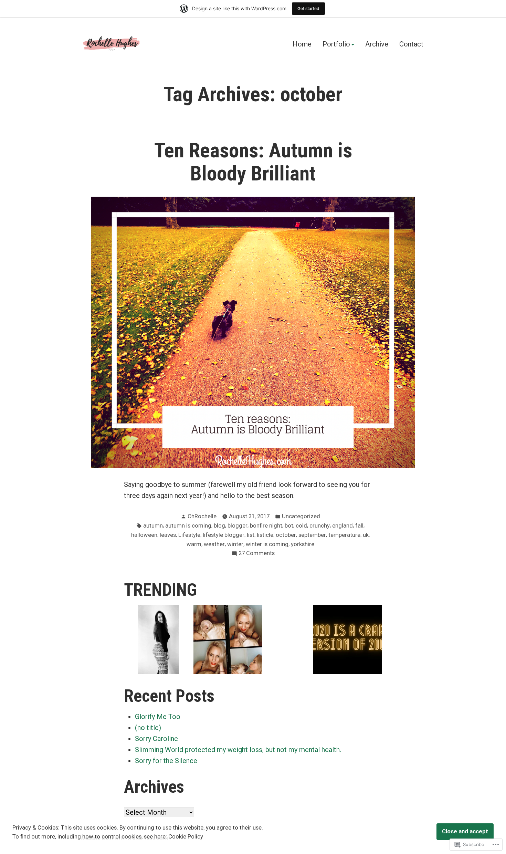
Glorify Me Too (157, 716)
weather (214, 544)
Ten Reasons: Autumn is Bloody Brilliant (253, 162)
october (286, 535)
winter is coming (267, 544)
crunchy (319, 525)
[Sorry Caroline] (227, 639)
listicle (265, 535)
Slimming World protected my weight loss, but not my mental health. (238, 750)
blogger (237, 525)
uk (366, 535)
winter (235, 544)
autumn (153, 525)
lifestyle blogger (223, 535)
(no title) (148, 727)
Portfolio (336, 44)
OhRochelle (202, 516)
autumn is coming (188, 525)
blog (219, 525)
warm (194, 544)
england (342, 525)
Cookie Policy (185, 836)
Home (302, 44)
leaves (168, 535)
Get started (308, 8)
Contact (411, 44)
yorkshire (302, 544)
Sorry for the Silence (166, 761)
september (312, 535)
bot (289, 525)
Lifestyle (189, 535)
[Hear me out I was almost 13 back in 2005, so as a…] (347, 639)
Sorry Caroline (156, 739)
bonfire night (266, 525)
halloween (144, 535)
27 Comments (257, 554)
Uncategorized (301, 516)
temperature (344, 535)
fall (359, 525)
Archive (376, 44)
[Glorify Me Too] (158, 639)
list (250, 535)
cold (301, 525)
